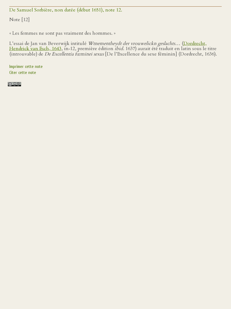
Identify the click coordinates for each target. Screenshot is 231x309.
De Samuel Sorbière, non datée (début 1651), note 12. (65, 10)
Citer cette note (22, 72)
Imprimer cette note (26, 66)
